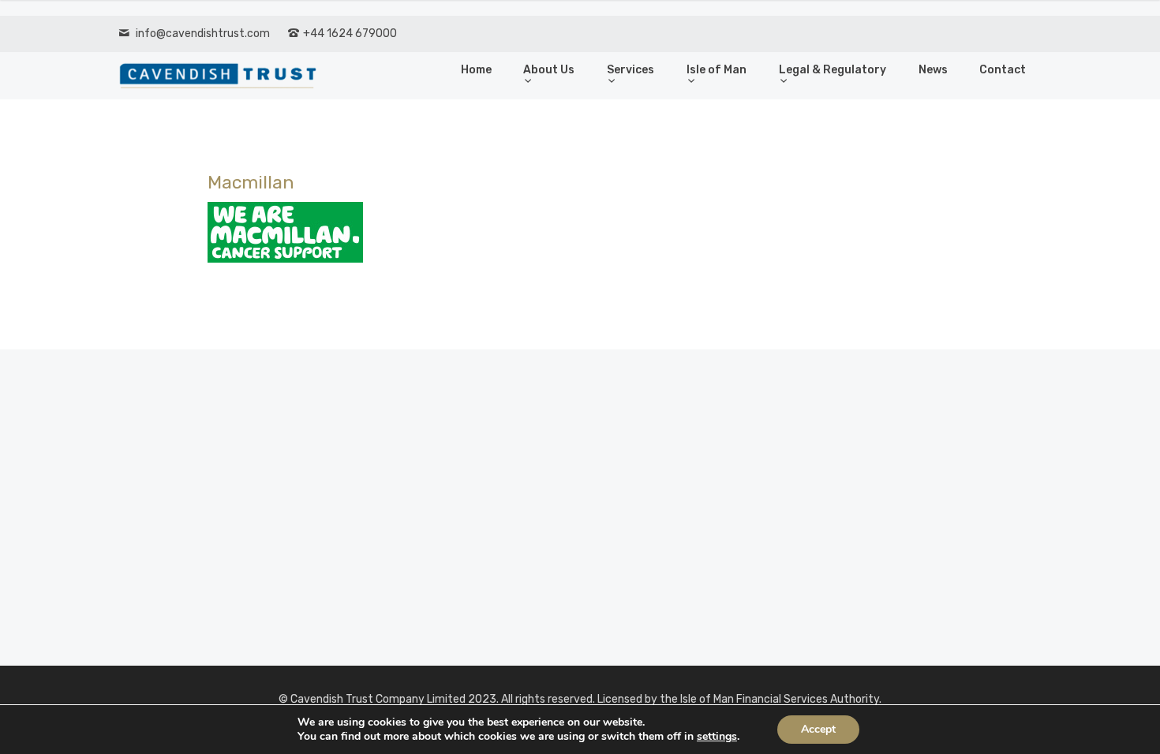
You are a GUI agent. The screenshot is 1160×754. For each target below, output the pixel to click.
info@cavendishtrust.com (203, 33)
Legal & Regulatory (832, 70)
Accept (818, 729)
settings (717, 737)
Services (630, 70)
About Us (548, 70)
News (933, 70)
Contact (1002, 70)
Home (476, 70)
